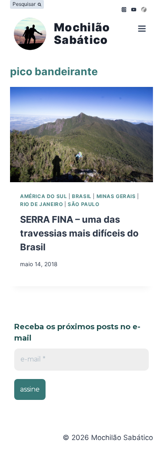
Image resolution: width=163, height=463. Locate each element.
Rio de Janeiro (41, 204)
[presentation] (81, 134)
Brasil (82, 196)
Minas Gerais (116, 196)
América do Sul (43, 196)
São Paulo (83, 204)
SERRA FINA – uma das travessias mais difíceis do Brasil (79, 233)
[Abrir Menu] (140, 30)
